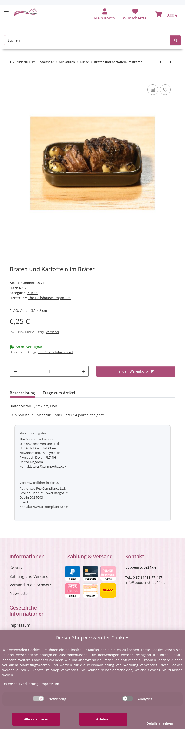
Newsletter (19, 593)
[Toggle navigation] (6, 9)
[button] (104, 14)
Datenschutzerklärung (20, 683)
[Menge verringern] (15, 371)
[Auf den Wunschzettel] (165, 89)
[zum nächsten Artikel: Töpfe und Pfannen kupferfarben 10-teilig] (170, 62)
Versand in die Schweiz (30, 585)
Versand (52, 332)
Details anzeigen (159, 723)
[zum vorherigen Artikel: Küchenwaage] (160, 62)
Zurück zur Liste (24, 62)
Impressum (20, 625)
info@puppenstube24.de (145, 582)
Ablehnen (103, 719)
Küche (32, 292)
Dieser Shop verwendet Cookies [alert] (92, 637)
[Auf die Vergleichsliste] (152, 89)
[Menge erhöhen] (83, 371)
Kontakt (17, 568)
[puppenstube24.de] (26, 11)
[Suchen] (175, 40)
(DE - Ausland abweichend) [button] (55, 352)
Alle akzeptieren (36, 719)
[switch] (38, 698)
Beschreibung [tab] (22, 393)
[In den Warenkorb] (13, 78)
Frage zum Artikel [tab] (59, 393)
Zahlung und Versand (29, 576)
